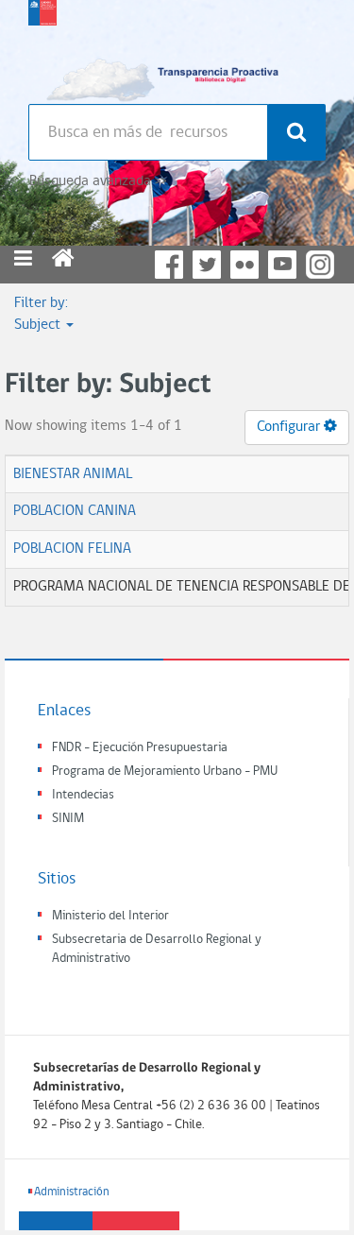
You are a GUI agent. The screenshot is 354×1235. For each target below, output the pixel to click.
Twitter (207, 264)
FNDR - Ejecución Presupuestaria (140, 748)
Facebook (169, 264)
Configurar (290, 427)
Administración (72, 1192)
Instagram (320, 264)
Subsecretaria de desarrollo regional (42, 47)
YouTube (282, 264)
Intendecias (83, 795)
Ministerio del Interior (110, 916)
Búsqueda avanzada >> (97, 181)
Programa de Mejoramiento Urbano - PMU (165, 771)
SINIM (68, 819)
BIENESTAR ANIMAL (72, 474)
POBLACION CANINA (74, 511)
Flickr (244, 264)
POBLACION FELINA (72, 549)
